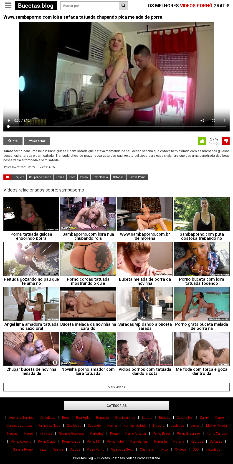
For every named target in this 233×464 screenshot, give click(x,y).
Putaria (178, 441)
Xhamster (147, 449)
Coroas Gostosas (19, 425)
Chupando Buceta (40, 177)
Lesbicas (177, 425)
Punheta (160, 441)
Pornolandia (100, 177)
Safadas (118, 177)
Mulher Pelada (216, 425)
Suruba (75, 449)
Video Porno (95, 449)
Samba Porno (137, 177)
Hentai (112, 425)
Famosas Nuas (49, 425)
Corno (219, 417)
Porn (72, 177)
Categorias (117, 406)
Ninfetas (46, 433)
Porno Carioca (217, 433)
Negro (28, 433)
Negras (12, 433)
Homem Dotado (135, 425)
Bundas (164, 417)
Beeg (66, 417)
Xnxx (164, 449)
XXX (196, 449)
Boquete (19, 177)
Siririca (58, 449)
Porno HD (93, 441)
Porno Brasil (161, 433)
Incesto (158, 425)
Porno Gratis (71, 441)
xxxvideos (213, 449)
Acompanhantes (21, 417)
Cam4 (204, 417)
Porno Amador (135, 433)
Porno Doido (47, 441)
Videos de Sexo (122, 449)
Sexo (43, 449)
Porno (84, 177)
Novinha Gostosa (71, 433)
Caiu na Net (185, 417)
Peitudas (97, 433)
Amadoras (48, 417)
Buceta (147, 417)
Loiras (60, 177)
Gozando (94, 425)
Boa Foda (83, 417)
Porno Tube (115, 441)
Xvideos (181, 449)
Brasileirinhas (125, 417)
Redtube (197, 441)
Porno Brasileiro (188, 433)
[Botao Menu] (8, 5)
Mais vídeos (116, 387)
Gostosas (74, 425)
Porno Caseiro (21, 441)
